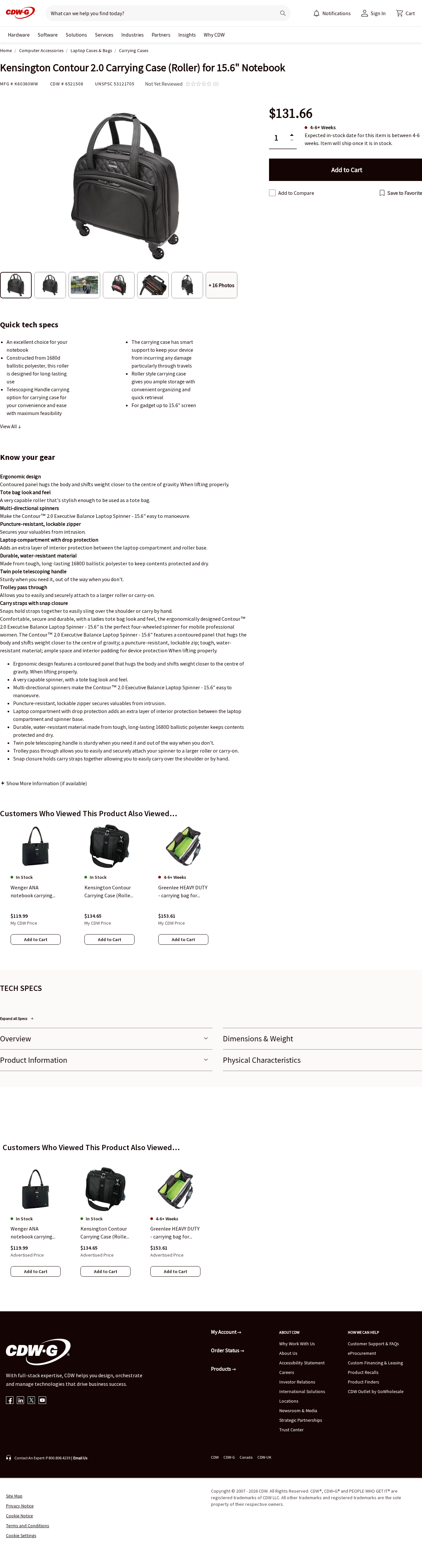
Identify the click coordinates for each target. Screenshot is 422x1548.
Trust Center (291, 1430)
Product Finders (363, 1382)
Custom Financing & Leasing (375, 1363)
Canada (246, 1457)
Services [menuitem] (104, 34)
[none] (19, 35)
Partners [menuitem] (161, 34)
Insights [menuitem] (187, 34)
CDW (215, 1457)
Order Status (225, 1350)
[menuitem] (316, 13)
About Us (288, 1353)
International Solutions (302, 1391)
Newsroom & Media (298, 1411)
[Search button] (283, 13)
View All (9, 426)
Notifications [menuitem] (336, 13)
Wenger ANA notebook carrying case (31, 1233)
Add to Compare (296, 193)
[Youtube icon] (42, 1400)
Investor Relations (297, 1382)
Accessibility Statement (302, 1363)
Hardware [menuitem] (19, 34)
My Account (224, 1331)
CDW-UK (264, 1457)
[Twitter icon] (31, 1400)
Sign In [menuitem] (378, 13)
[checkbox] (272, 193)
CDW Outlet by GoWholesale (376, 1391)
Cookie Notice (19, 1516)
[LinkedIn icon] (20, 1400)
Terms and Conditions (27, 1526)
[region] (211, 891)
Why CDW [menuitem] (214, 34)
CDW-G (229, 1457)
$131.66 (291, 113)
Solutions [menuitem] (76, 34)
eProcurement (362, 1353)
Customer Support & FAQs (373, 1344)
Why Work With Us (297, 1344)
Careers (286, 1372)
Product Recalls (363, 1372)
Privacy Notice (20, 1506)
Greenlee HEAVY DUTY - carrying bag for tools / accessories (174, 1233)
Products (221, 1368)
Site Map (14, 1496)
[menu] (332, 13)
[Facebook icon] (10, 1400)
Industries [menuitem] (132, 34)
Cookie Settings (21, 1535)
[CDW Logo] (18, 13)
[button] (405, 13)
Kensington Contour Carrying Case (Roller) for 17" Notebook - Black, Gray (105, 1233)
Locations (288, 1401)
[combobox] (158, 13)
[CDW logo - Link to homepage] (18, 13)
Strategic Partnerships (300, 1420)
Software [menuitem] (48, 34)
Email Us (80, 1457)
